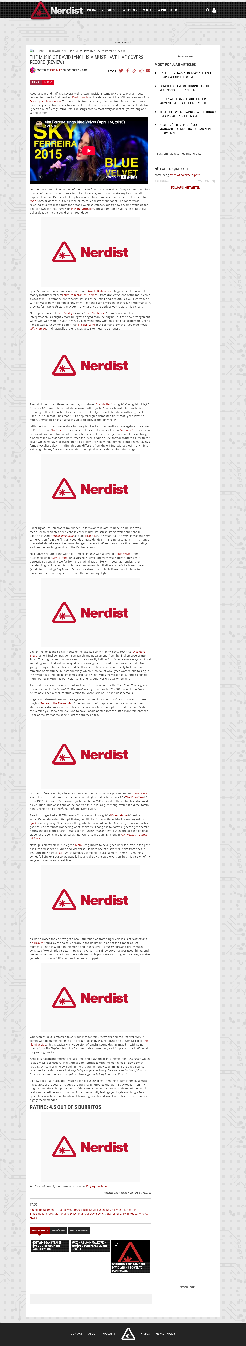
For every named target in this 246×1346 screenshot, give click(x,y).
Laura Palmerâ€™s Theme (79, 295)
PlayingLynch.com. (98, 1186)
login (214, 10)
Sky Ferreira (60, 557)
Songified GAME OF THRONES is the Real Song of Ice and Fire (185, 88)
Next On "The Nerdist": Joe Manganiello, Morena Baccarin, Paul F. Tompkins (187, 129)
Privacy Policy (165, 1333)
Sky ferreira (114, 1213)
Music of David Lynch (91, 1213)
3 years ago (162, 181)
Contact (76, 1333)
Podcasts (93, 10)
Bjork (33, 823)
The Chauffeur (134, 797)
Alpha (162, 10)
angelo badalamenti (43, 1210)
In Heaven (37, 943)
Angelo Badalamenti (100, 291)
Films (35, 82)
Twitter (121, 70)
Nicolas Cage (86, 324)
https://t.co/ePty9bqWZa (185, 175)
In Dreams (59, 430)
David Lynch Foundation (45, 101)
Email (147, 70)
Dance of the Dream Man (57, 703)
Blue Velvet (123, 554)
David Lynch (80, 97)
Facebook (127, 70)
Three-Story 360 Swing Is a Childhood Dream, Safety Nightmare (188, 114)
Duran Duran (140, 793)
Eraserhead (37, 1213)
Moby (78, 845)
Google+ (134, 70)
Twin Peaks (130, 1213)
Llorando (89, 536)
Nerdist (57, 11)
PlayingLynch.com (82, 208)
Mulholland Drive (65, 1213)
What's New (58, 1230)
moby (49, 1213)
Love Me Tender (95, 313)
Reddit (141, 70)
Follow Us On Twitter (185, 187)
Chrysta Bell (80, 1210)
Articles (129, 10)
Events (146, 10)
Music (48, 82)
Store (174, 10)
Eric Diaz (56, 70)
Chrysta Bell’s (104, 404)
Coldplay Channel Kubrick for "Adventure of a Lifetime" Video (183, 101)
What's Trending (78, 1230)
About (92, 1333)
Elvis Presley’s (65, 313)
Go (60, 853)
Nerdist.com (128, 1334)
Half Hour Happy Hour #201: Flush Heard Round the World (185, 75)
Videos (111, 10)
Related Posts (40, 1230)
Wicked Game (119, 815)
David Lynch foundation (121, 1210)
